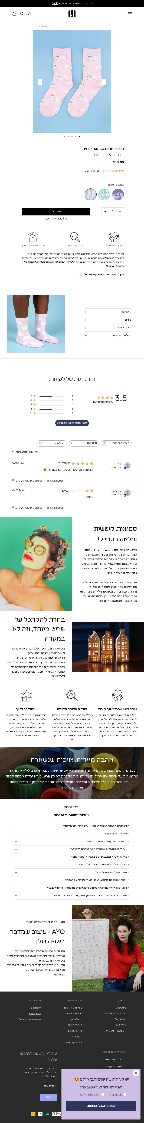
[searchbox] (119, 443)
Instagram (35, 1013)
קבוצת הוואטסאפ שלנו (29, 1019)
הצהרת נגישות (75, 1025)
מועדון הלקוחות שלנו (115, 1013)
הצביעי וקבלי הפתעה (101, 1106)
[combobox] (84, 443)
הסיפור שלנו (120, 1019)
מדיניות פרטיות (74, 1031)
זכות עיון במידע (74, 1042)
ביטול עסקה (76, 1019)
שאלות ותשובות (74, 1013)
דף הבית (43, 26)
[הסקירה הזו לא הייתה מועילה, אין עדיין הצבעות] (16, 480)
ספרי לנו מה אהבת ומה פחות (72, 423)
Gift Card (121, 1008)
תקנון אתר (77, 1037)
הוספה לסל (56, 211)
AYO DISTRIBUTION (116, 1031)
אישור (48, 1097)
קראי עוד (59, 974)
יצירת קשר (121, 1025)
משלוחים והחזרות (73, 1008)
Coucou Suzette (107, 155)
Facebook (35, 1008)
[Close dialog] (136, 1073)
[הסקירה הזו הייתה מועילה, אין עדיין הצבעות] (22, 480)
